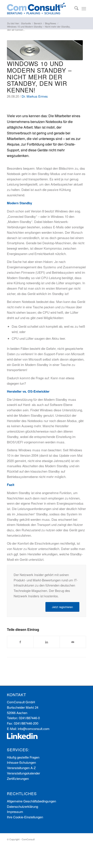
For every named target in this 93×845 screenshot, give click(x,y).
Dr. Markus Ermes (35, 96)
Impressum (15, 811)
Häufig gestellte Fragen (23, 757)
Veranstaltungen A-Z (21, 767)
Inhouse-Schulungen (21, 762)
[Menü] (84, 8)
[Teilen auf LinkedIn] (46, 642)
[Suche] (74, 8)
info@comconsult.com (34, 728)
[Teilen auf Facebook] (20, 642)
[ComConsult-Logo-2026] (38, 8)
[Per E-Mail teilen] (73, 642)
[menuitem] (74, 8)
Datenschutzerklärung (22, 806)
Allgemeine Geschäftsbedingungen (31, 801)
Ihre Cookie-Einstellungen (25, 817)
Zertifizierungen (18, 778)
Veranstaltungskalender (23, 773)
